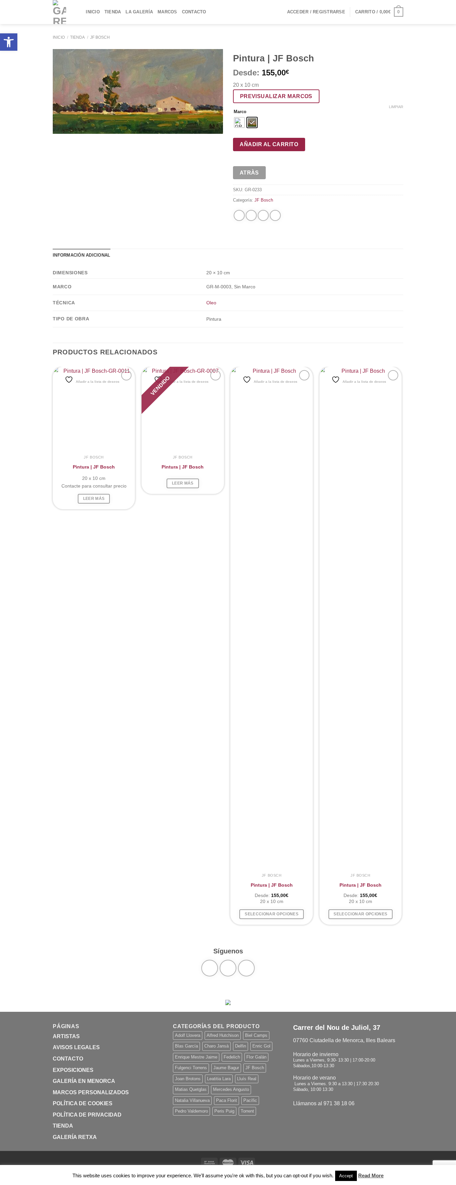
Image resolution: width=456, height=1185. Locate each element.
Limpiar (396, 107)
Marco (240, 111)
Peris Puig (224, 1111)
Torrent (247, 1111)
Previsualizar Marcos (276, 96)
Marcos (167, 11)
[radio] (239, 122)
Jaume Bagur (226, 1067)
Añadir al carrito (269, 144)
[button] (8, 42)
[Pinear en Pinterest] (263, 215)
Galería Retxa (75, 1137)
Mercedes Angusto (231, 1089)
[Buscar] (78, 12)
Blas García (186, 1046)
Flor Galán (256, 1057)
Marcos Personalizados (91, 1092)
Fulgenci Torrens (191, 1067)
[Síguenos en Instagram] (228, 968)
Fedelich (232, 1057)
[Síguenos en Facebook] (209, 968)
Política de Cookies (82, 1103)
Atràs (249, 173)
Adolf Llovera (187, 1035)
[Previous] (53, 646)
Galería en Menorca (84, 1081)
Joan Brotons (188, 1078)
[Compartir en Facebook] (239, 215)
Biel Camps (256, 1035)
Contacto (194, 11)
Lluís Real (246, 1078)
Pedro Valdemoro (191, 1111)
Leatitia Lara (219, 1078)
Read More (371, 1175)
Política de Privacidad (87, 1115)
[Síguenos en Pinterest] (246, 968)
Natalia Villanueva (192, 1100)
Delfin (240, 1046)
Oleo (211, 302)
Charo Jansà (216, 1046)
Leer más (94, 499)
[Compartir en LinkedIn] (275, 215)
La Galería (139, 11)
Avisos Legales (76, 1047)
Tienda (112, 11)
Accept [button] (346, 1175)
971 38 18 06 (339, 1103)
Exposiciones (73, 1070)
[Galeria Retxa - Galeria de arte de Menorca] (59, 12)
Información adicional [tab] (81, 255)
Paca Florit (226, 1100)
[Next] (401, 646)
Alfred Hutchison (223, 1035)
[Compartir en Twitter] (251, 215)
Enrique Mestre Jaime (196, 1057)
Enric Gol (261, 1046)
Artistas (66, 1036)
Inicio (93, 11)
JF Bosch (100, 37)
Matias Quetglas (191, 1089)
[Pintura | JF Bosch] (94, 408)
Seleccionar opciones (271, 914)
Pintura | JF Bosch (94, 467)
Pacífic (250, 1100)
